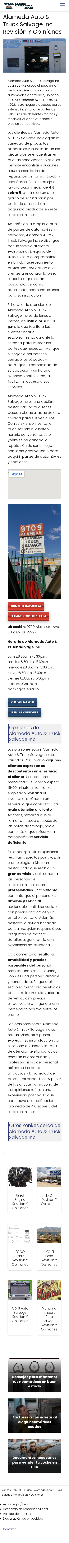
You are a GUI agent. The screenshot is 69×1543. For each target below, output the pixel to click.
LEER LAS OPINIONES (24, 712)
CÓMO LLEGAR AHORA (26, 606)
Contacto (9, 1529)
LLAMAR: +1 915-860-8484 (28, 616)
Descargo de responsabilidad (25, 1509)
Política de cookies (17, 1514)
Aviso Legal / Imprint (18, 1504)
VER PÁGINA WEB (22, 702)
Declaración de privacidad (23, 1518)
